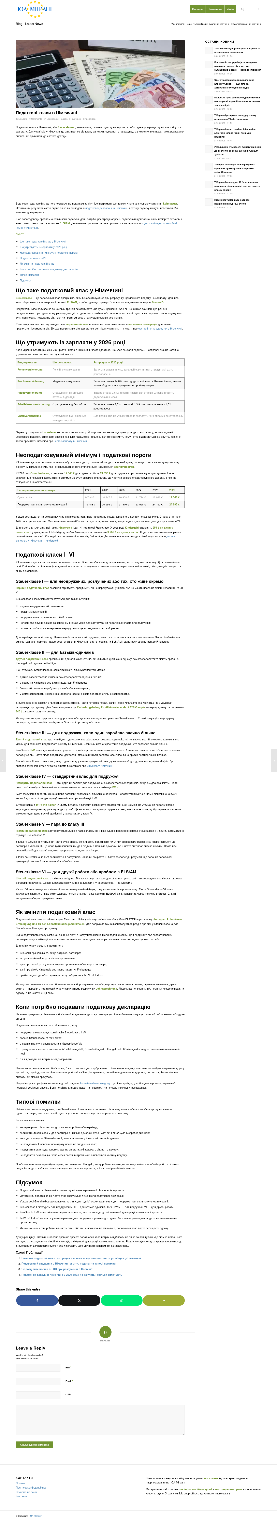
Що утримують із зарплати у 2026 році (43, 247)
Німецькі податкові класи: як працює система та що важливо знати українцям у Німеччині (81, 1258)
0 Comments (35, 118)
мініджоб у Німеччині (100, 766)
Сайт (68, 1394)
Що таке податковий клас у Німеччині (43, 241)
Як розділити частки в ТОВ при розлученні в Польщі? (56, 1269)
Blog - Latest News (29, 23)
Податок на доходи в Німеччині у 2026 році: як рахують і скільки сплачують (71, 1274)
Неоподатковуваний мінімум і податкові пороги (48, 252)
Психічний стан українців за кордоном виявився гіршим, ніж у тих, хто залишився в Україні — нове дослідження (237, 66)
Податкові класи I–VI (33, 258)
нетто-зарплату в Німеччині (70, 441)
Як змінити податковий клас (37, 263)
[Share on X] (79, 1300)
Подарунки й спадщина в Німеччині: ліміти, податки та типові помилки (68, 1263)
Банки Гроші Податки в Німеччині (64, 118)
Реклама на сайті (26, 1492)
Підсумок (25, 280)
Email (69, 1381)
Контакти (21, 1496)
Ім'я (68, 1367)
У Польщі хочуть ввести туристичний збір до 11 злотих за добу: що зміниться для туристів (237, 150)
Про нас (21, 1483)
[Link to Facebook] (258, 9)
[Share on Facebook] (37, 1300)
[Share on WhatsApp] (122, 1300)
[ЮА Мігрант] (35, 9)
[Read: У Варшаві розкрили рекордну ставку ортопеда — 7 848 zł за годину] (209, 117)
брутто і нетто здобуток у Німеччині (160, 328)
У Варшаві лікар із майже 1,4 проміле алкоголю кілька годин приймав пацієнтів (235, 133)
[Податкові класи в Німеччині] (100, 74)
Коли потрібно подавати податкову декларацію (49, 269)
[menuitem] (197, 9)
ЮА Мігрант (36, 1515)
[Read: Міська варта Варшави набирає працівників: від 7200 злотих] (209, 202)
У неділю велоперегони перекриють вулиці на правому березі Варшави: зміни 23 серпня (234, 168)
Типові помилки (29, 275)
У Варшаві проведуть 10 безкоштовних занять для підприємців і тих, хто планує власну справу (237, 186)
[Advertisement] (100, 169)
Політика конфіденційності (32, 1487)
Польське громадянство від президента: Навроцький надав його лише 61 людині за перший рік (237, 101)
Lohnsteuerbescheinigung (95, 1083)
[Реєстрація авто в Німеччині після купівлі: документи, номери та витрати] (274, 760)
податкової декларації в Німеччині (106, 208)
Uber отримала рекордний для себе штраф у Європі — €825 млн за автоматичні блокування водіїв (234, 83)
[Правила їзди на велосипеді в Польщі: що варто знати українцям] (3, 760)
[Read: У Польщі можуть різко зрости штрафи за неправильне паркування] (209, 50)
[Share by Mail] (164, 1300)
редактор (91, 118)
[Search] (243, 9)
